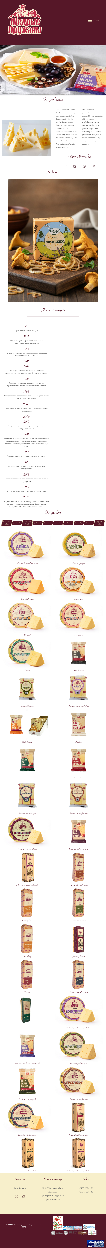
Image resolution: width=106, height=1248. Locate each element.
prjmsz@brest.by (79, 157)
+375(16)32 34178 (86, 1188)
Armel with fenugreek (79, 563)
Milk (68, 523)
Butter (58, 523)
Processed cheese (47, 523)
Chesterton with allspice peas (27, 813)
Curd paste (89, 523)
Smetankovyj (79, 635)
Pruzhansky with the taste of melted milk (79, 1028)
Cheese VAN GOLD (27, 523)
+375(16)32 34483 (86, 1192)
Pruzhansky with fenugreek (78, 1063)
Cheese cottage (79, 523)
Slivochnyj (27, 635)
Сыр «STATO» (37, 523)
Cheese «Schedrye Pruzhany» (7, 523)
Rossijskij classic (79, 599)
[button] (3, 70)
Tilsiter (27, 670)
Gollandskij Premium (27, 599)
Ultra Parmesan (78, 670)
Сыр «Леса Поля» (17, 523)
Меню (96, 20)
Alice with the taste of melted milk (27, 563)
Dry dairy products (99, 523)
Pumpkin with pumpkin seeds (79, 813)
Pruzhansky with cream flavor (27, 849)
